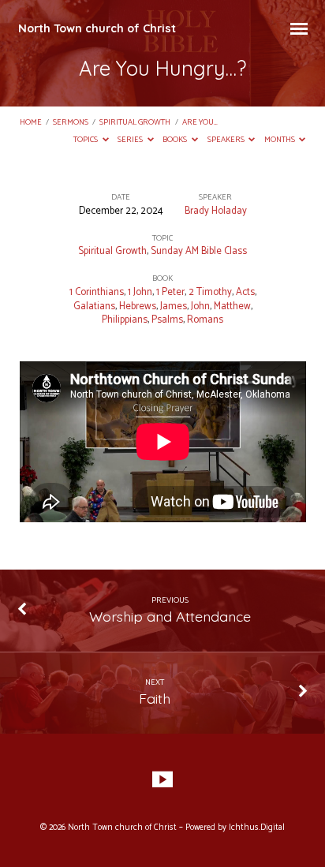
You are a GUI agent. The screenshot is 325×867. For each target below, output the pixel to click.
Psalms (167, 320)
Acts (245, 292)
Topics (86, 140)
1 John (140, 292)
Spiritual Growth (134, 122)
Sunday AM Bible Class (199, 251)
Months (280, 140)
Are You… (200, 122)
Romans (205, 320)
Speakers (226, 140)
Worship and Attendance (170, 616)
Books (175, 140)
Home (31, 122)
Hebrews (137, 306)
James (173, 306)
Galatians (94, 306)
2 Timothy (210, 292)
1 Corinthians (96, 292)
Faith (154, 698)
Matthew (232, 306)
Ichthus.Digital (257, 827)
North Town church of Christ (97, 28)
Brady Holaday (216, 211)
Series (131, 140)
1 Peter (170, 292)
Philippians (125, 320)
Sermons (70, 122)
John (200, 306)
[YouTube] (162, 780)
